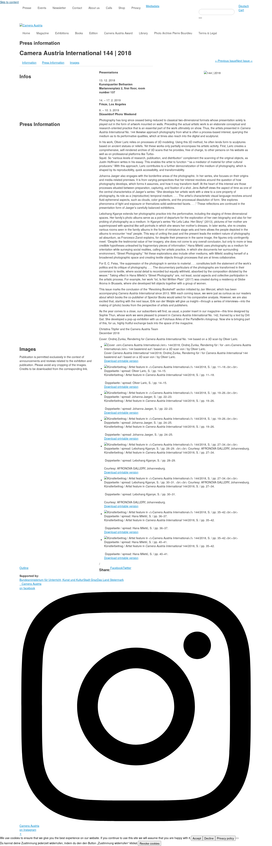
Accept (197, 838)
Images (74, 62)
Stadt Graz (90, 580)
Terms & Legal (208, 33)
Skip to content (9, 2)
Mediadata (152, 6)
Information (29, 62)
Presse (27, 8)
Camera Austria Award (118, 33)
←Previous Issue (225, 61)
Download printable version (121, 361)
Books (79, 33)
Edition (93, 33)
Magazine (42, 33)
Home (26, 33)
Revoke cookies (149, 843)
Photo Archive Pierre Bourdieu (173, 33)
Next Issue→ (244, 61)
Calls (109, 8)
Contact (77, 8)
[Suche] (200, 18)
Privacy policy (225, 838)
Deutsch (244, 6)
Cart (241, 10)
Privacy (136, 8)
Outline (24, 568)
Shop (121, 8)
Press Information (53, 62)
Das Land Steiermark (110, 580)
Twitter (127, 568)
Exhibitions (62, 33)
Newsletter (59, 8)
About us (94, 8)
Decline (209, 838)
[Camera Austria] (31, 25)
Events (42, 8)
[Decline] (237, 838)
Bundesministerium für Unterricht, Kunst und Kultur (51, 580)
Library (143, 33)
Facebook (116, 568)
